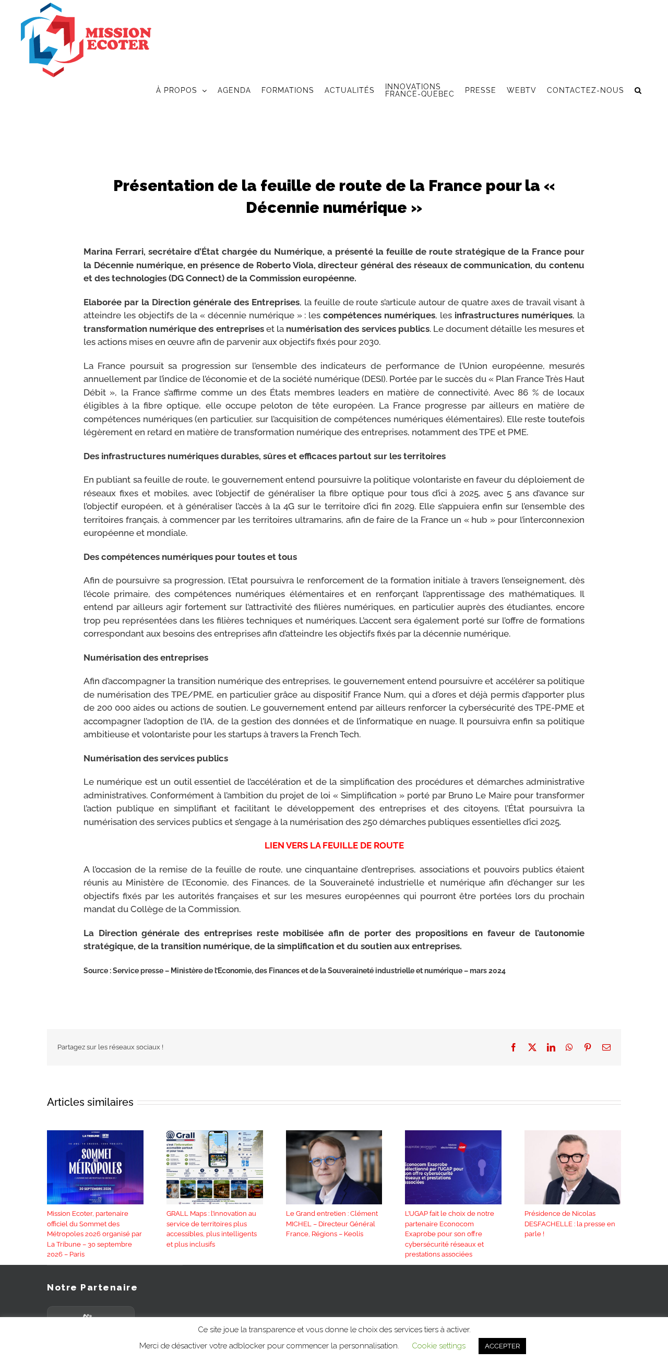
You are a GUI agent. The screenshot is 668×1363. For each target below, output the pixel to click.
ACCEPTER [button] (502, 1346)
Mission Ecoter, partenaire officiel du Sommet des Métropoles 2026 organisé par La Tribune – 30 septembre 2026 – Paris (94, 1234)
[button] (638, 90)
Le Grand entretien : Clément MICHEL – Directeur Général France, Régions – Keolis (332, 1224)
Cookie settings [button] (439, 1345)
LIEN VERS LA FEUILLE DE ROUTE (334, 845)
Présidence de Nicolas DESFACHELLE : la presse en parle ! (569, 1224)
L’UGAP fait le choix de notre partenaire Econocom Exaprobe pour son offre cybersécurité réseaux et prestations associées (449, 1234)
